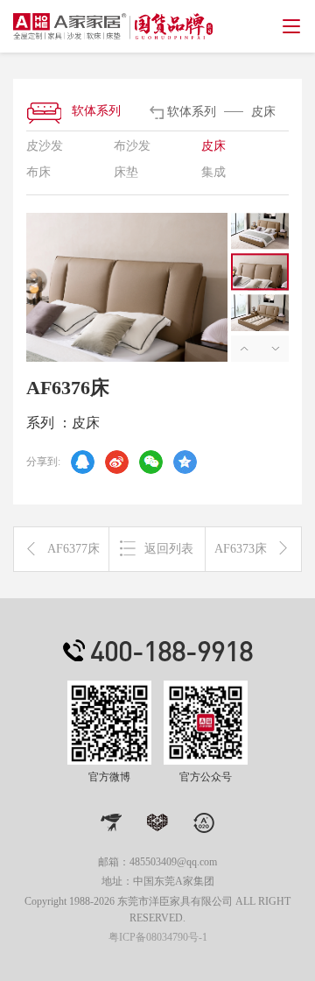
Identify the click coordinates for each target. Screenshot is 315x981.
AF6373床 (240, 548)
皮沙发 (44, 145)
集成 (213, 172)
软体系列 (96, 110)
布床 (38, 172)
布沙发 (132, 145)
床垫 (126, 172)
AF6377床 (73, 548)
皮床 (213, 145)
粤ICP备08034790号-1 (157, 937)
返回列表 (168, 548)
